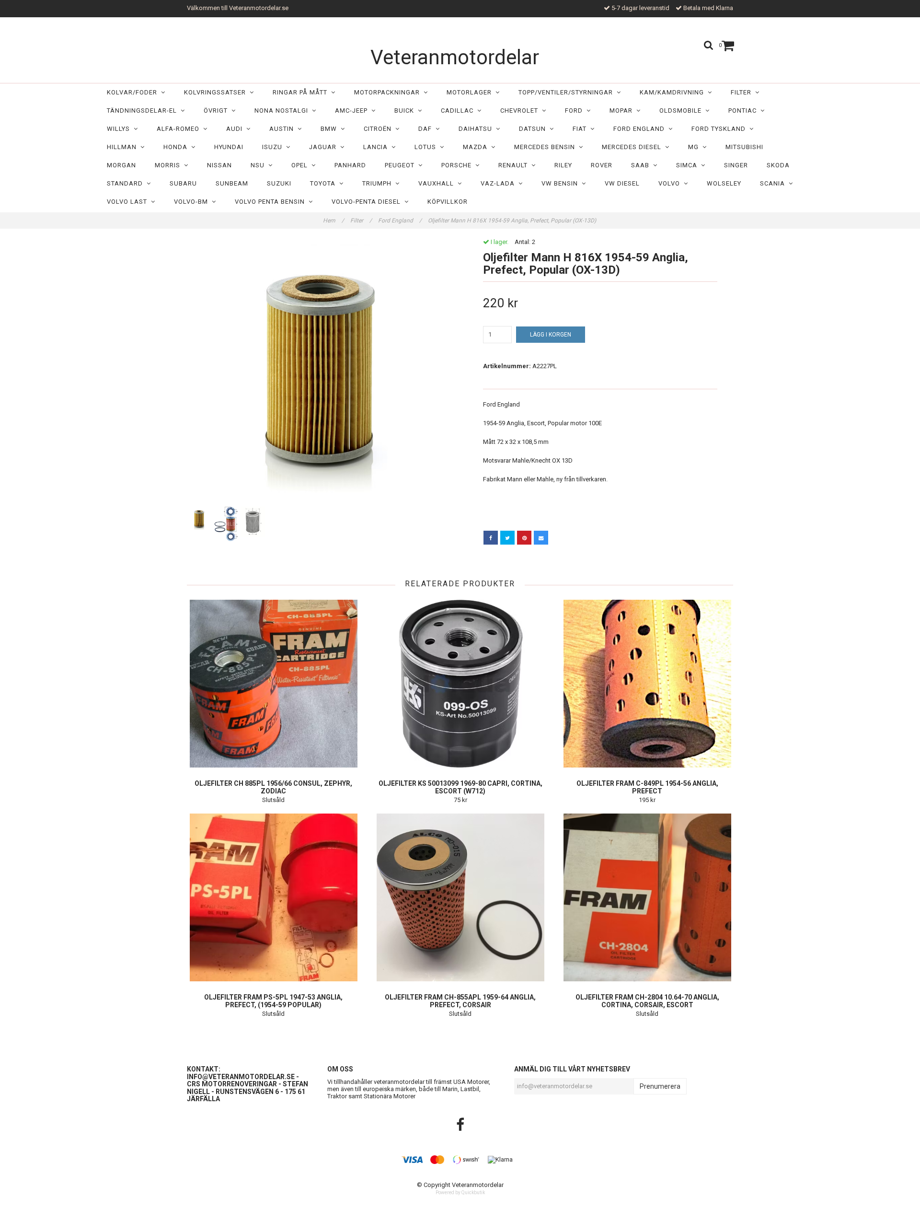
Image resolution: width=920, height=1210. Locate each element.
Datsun (534, 128)
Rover (601, 165)
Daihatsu (477, 128)
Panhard (350, 165)
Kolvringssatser (217, 92)
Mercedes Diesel (633, 147)
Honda (177, 147)
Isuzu (274, 147)
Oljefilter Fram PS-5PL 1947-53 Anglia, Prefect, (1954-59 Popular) (273, 1001)
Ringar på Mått (302, 92)
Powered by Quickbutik (460, 1192)
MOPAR (623, 110)
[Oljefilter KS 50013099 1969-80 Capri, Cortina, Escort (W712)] (460, 684)
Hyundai (228, 147)
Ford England (640, 128)
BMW (331, 128)
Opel (301, 165)
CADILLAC (459, 110)
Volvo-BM (193, 201)
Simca (688, 165)
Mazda (477, 147)
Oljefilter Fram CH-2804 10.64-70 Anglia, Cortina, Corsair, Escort (647, 1001)
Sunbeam (232, 183)
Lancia (377, 147)
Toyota (324, 183)
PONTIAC (744, 110)
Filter (743, 92)
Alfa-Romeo (180, 128)
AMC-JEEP (353, 110)
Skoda (778, 165)
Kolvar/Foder (134, 92)
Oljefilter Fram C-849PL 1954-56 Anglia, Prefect (647, 787)
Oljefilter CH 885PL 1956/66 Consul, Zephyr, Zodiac (273, 787)
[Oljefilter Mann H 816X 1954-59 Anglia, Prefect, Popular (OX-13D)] (320, 371)
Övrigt (217, 110)
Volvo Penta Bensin (272, 201)
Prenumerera (660, 1086)
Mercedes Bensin (546, 147)
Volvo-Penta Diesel (368, 201)
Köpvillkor (447, 201)
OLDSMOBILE (682, 110)
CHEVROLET (521, 110)
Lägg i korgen (550, 334)
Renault (514, 165)
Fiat (581, 128)
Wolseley (724, 183)
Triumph (378, 183)
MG (695, 147)
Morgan (121, 165)
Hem (333, 220)
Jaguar (324, 147)
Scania (774, 183)
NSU (259, 165)
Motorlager (471, 92)
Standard (127, 183)
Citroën (379, 128)
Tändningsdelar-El (144, 110)
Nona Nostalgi (283, 110)
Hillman (123, 147)
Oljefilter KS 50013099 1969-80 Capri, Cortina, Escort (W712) (460, 787)
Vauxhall (438, 183)
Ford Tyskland (720, 128)
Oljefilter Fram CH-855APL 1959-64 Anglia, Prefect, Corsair (460, 1001)
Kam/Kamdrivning (674, 92)
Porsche (458, 165)
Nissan (219, 165)
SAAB (642, 165)
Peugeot (401, 165)
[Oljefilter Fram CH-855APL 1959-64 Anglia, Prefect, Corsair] (460, 897)
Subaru (183, 183)
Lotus (427, 147)
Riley (563, 165)
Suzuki (279, 183)
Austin (283, 128)
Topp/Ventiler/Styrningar (567, 92)
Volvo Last (129, 201)
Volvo (671, 183)
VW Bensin (561, 183)
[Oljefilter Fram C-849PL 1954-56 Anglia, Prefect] (647, 684)
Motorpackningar (389, 92)
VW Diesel (622, 183)
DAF (427, 128)
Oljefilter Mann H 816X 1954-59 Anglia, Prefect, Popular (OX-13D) (513, 220)
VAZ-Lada (499, 183)
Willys (120, 128)
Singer (736, 165)
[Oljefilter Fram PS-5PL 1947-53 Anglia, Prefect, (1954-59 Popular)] (273, 897)
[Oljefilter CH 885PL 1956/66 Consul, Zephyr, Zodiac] (273, 684)
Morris (169, 165)
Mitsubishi (744, 147)
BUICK (406, 110)
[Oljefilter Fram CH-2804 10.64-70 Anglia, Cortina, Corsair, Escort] (647, 897)
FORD (575, 110)
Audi (236, 128)
